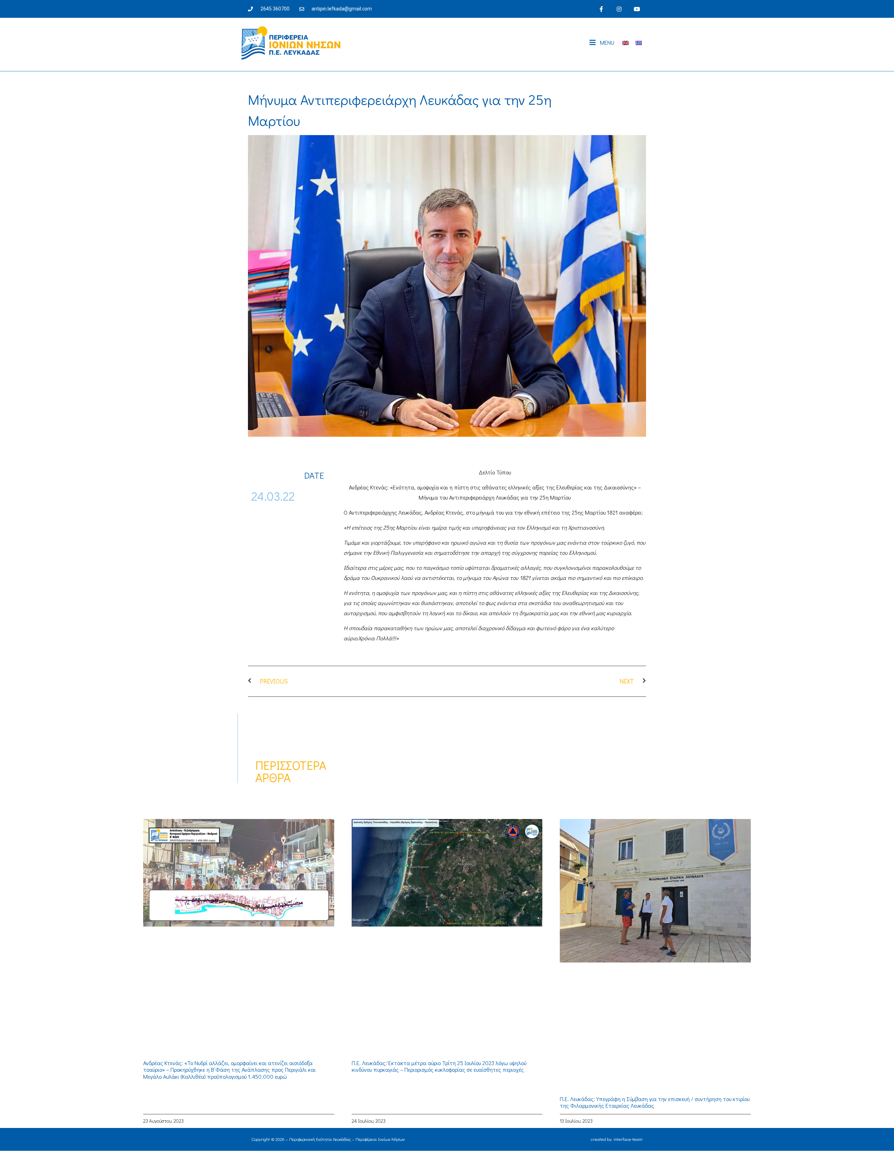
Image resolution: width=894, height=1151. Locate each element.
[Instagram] (619, 9)
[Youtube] (637, 9)
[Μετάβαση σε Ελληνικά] (638, 42)
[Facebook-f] (601, 9)
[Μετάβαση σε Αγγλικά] (625, 42)
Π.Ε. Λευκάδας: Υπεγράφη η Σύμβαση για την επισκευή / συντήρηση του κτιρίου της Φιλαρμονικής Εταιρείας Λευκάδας (654, 1102)
